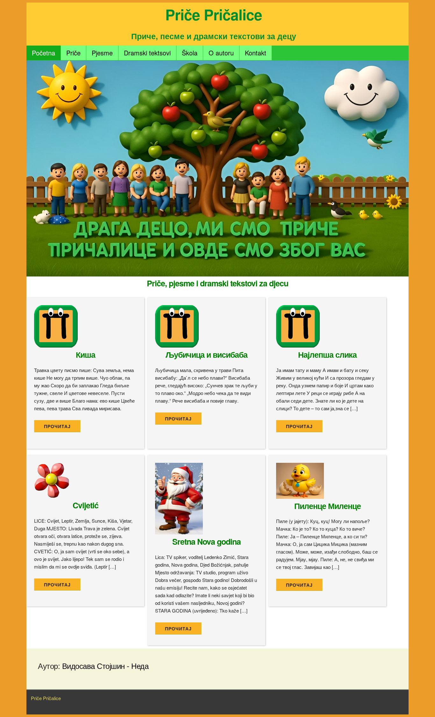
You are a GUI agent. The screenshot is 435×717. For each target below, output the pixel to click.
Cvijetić (85, 505)
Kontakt (255, 52)
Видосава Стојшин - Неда (105, 665)
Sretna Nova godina (206, 541)
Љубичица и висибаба (206, 354)
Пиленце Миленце (327, 506)
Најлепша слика (327, 354)
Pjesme (102, 52)
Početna (43, 52)
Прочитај (57, 426)
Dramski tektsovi (147, 52)
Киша (85, 354)
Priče (73, 52)
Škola (189, 52)
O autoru (221, 52)
